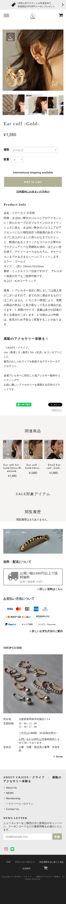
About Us (11, 787)
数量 (6, 159)
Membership (13, 798)
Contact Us (12, 809)
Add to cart (33, 182)
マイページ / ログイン (21, 803)
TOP (8, 862)
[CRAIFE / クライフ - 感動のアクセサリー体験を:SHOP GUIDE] (33, 683)
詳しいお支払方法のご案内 (47, 631)
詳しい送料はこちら (51, 589)
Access (59, 756)
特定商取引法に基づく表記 (51, 862)
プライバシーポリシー (25, 862)
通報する (56, 410)
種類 (6, 149)
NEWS (10, 793)
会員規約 (26, 868)
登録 (57, 836)
